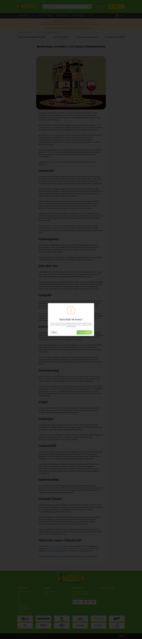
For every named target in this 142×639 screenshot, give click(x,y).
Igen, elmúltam (84, 332)
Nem (54, 332)
